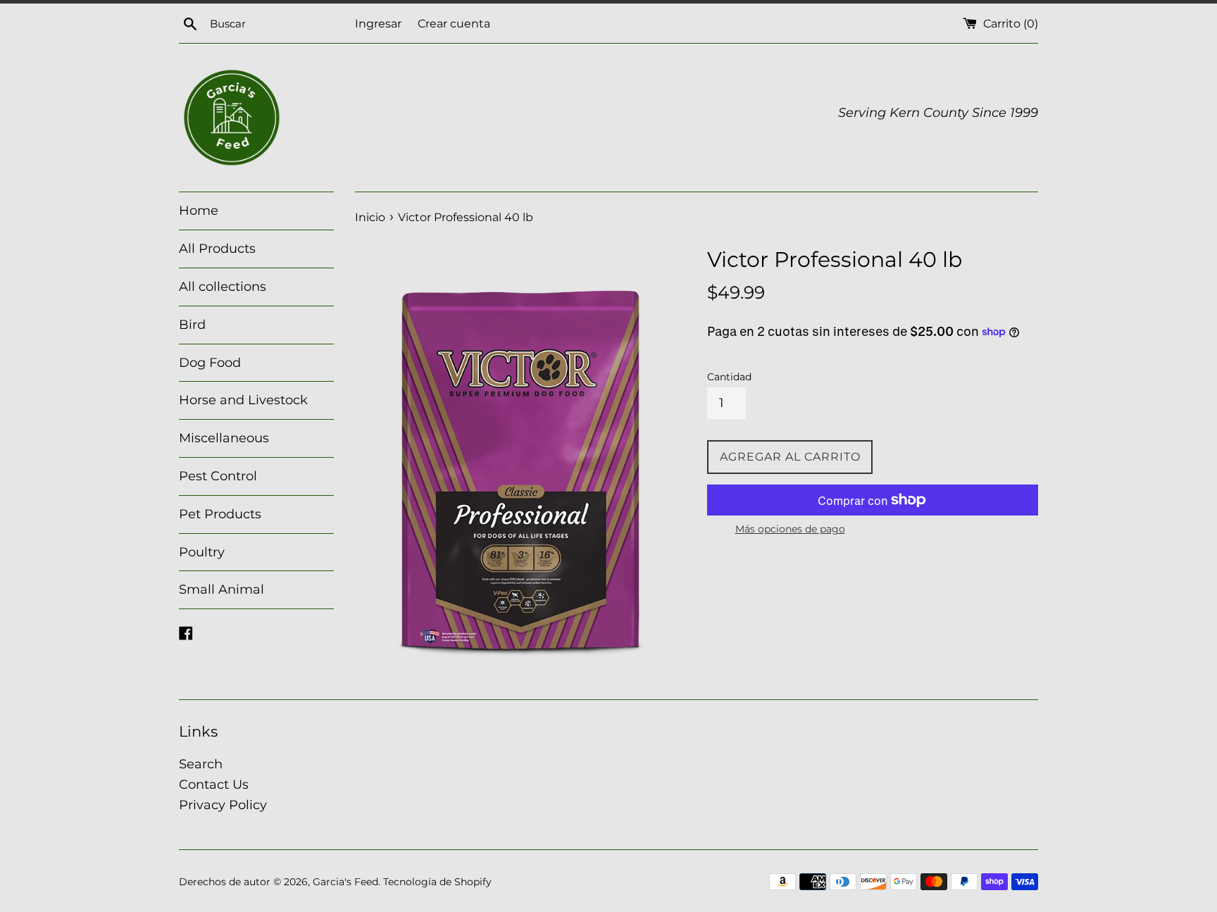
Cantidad (729, 376)
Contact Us (214, 784)
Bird (192, 324)
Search (201, 764)
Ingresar (378, 23)
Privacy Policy (223, 805)
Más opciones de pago (790, 529)
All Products (217, 248)
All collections (222, 286)
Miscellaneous (224, 438)
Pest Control (218, 476)
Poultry (202, 552)
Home (198, 210)
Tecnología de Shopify (437, 881)
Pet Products (220, 514)
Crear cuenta (454, 23)
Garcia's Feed (345, 881)
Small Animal (221, 589)
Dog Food (210, 362)
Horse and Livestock (243, 400)
